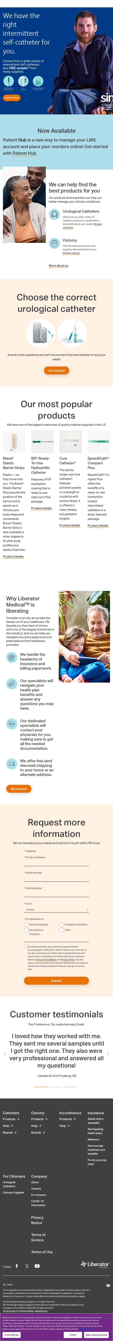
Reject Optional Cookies (96, 1335)
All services (19, 789)
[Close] (108, 1318)
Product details (13, 556)
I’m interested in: (34, 919)
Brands (8, 1132)
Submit (56, 981)
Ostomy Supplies (38, 924)
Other (68, 929)
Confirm (73, 1335)
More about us (58, 265)
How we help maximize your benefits (96, 1149)
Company (39, 1176)
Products (9, 1119)
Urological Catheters (76, 924)
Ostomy (37, 1113)
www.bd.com (41, 1311)
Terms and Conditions (46, 959)
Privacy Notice (27, 1311)
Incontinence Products (36, 932)
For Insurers (38, 1194)
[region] (56, 1327)
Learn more (11, 97)
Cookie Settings (11, 1335)
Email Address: (33, 888)
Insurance (96, 1113)
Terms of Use (42, 1252)
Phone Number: (33, 872)
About (35, 1182)
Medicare (93, 1139)
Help (6, 1126)
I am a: (28, 903)
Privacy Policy (68, 959)
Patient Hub (24, 153)
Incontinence (70, 1113)
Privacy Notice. (86, 1329)
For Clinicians (14, 1176)
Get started (57, 370)
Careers (36, 1188)
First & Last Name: (34, 857)
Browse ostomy (71, 252)
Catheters (11, 1113)
